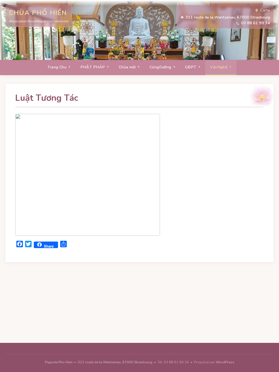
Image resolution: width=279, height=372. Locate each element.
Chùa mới (127, 67)
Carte (265, 10)
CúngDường (160, 67)
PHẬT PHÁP (92, 67)
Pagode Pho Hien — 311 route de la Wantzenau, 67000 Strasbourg (99, 362)
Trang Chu (56, 67)
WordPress (225, 362)
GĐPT (190, 67)
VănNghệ (219, 67)
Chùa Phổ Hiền (38, 12)
